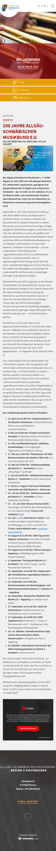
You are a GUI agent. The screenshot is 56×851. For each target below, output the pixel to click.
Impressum (23, 835)
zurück (8, 119)
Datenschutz (32, 835)
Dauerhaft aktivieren (28, 728)
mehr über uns (28, 66)
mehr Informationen (44, 737)
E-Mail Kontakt (28, 801)
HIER (21, 514)
